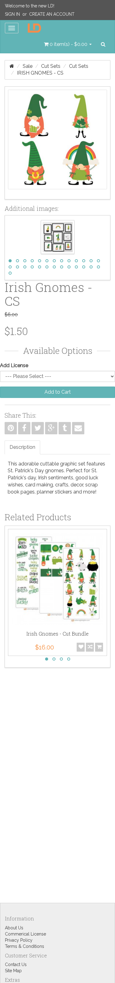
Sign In (12, 14)
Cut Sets (50, 66)
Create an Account (52, 14)
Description (22, 447)
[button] (67, 44)
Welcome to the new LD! (29, 5)
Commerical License (25, 934)
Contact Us (16, 964)
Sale (28, 66)
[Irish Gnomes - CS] (57, 142)
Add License (14, 365)
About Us (14, 927)
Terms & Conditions (24, 946)
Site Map (13, 970)
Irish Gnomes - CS (40, 73)
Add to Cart (57, 392)
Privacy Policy (19, 940)
